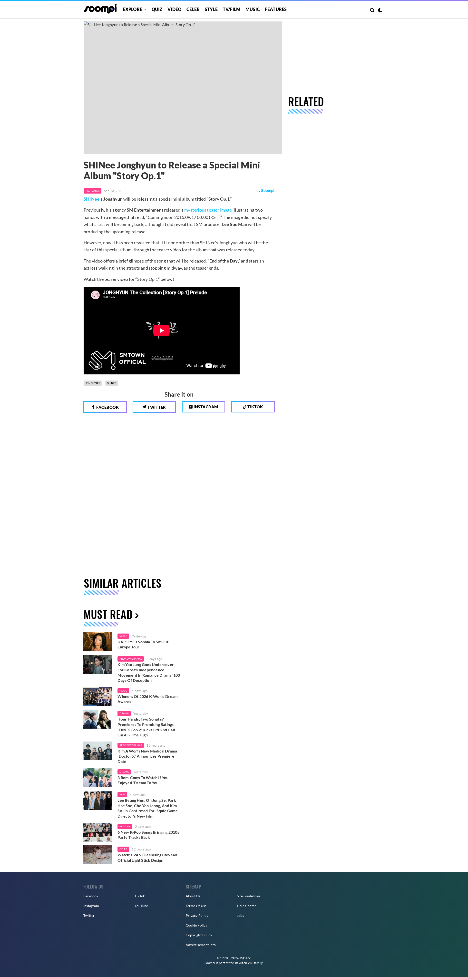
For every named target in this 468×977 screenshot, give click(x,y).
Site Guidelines (248, 896)
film (122, 794)
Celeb (193, 9)
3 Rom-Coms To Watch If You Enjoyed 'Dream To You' (142, 780)
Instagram (205, 406)
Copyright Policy (199, 935)
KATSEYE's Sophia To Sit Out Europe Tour (142, 644)
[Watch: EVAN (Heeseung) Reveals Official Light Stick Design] (97, 854)
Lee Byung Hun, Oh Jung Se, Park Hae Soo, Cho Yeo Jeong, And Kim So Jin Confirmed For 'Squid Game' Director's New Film (147, 808)
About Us (193, 896)
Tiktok (255, 406)
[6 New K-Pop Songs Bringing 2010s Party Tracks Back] (97, 832)
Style (211, 9)
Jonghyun (93, 382)
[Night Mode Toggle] (380, 10)
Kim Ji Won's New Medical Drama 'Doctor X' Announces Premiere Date (147, 756)
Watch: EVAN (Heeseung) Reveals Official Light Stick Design (147, 857)
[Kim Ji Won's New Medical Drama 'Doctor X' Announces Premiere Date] (97, 751)
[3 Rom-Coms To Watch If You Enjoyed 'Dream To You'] (97, 777)
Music (252, 9)
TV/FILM (231, 9)
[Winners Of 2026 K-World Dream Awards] (97, 696)
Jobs (240, 915)
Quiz (157, 9)
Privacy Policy (197, 915)
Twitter (156, 407)
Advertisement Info (201, 945)
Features (276, 9)
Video (174, 9)
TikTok (140, 896)
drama (124, 713)
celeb (123, 849)
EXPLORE (132, 9)
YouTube (141, 906)
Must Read (108, 614)
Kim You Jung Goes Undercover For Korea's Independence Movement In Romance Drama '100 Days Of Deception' (148, 672)
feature (124, 826)
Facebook (107, 407)
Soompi (267, 190)
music (123, 636)
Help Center (246, 906)
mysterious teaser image (208, 210)
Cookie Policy (196, 925)
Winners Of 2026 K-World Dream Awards (147, 699)
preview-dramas (130, 658)
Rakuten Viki (244, 963)
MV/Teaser (92, 190)
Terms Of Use (196, 906)
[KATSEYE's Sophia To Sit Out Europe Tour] (97, 641)
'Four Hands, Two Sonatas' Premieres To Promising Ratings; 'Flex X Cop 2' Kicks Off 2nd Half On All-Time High (146, 727)
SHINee (91, 199)
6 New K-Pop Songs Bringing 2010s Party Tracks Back (148, 835)
